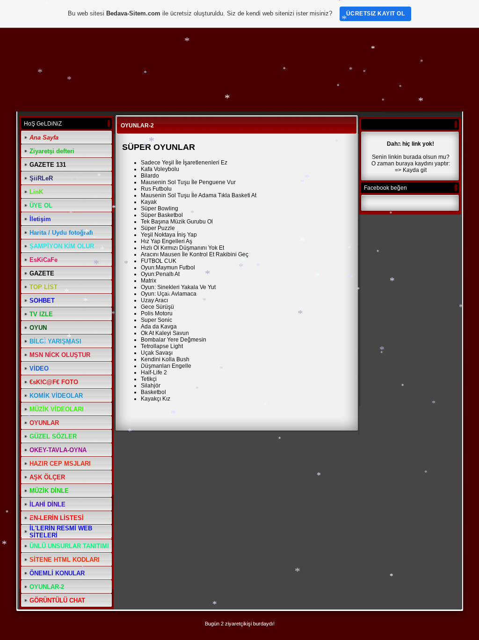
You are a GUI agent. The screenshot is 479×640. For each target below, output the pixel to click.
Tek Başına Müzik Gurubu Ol (177, 221)
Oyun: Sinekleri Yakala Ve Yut (178, 287)
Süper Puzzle (158, 228)
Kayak (149, 202)
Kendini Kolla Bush (165, 359)
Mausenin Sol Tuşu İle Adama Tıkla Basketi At (198, 195)
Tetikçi (149, 379)
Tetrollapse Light (162, 346)
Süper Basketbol (162, 215)
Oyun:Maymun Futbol (168, 267)
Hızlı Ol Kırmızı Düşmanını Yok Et (182, 248)
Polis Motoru (157, 313)
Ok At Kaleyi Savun (165, 333)
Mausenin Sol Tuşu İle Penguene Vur (188, 182)
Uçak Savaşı (157, 353)
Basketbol (153, 392)
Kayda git (415, 170)
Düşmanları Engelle (166, 366)
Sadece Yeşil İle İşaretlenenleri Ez (184, 162)
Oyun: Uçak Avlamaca (168, 293)
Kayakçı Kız (155, 398)
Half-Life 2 (154, 372)
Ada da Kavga (159, 326)
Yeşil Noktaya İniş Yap (169, 234)
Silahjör (150, 385)
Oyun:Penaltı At (160, 274)
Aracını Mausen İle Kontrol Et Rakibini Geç (194, 254)
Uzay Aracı (154, 300)
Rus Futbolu (156, 189)
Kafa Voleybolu (160, 169)
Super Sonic (156, 320)
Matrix (148, 280)
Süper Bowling (159, 208)
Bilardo (150, 175)
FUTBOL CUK (158, 261)
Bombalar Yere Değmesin (173, 339)
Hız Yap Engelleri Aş (166, 241)
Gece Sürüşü (157, 307)
